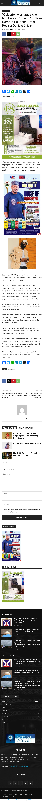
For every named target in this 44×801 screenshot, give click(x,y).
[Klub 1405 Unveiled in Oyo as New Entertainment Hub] (7, 455)
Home (4, 8)
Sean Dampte (11, 369)
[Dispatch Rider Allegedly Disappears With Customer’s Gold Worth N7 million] (6, 633)
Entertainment (11, 8)
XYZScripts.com (32, 800)
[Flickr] (20, 783)
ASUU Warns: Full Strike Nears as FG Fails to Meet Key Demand (33, 395)
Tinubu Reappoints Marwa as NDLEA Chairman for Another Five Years (12, 395)
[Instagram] (26, 783)
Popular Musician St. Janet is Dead (27, 443)
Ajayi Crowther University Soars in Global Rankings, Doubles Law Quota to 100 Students (27, 621)
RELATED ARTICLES (9, 428)
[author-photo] (22, 415)
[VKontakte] (31, 783)
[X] (9, 34)
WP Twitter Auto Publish (14, 800)
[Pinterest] (13, 34)
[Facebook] (4, 34)
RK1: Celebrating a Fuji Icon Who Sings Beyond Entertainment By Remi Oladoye (26, 435)
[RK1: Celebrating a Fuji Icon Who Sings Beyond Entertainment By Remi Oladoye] (7, 435)
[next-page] (6, 463)
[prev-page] (3, 463)
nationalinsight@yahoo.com (18, 766)
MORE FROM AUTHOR (26, 428)
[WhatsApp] (18, 34)
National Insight (8, 29)
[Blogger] (10, 783)
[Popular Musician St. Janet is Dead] (7, 445)
